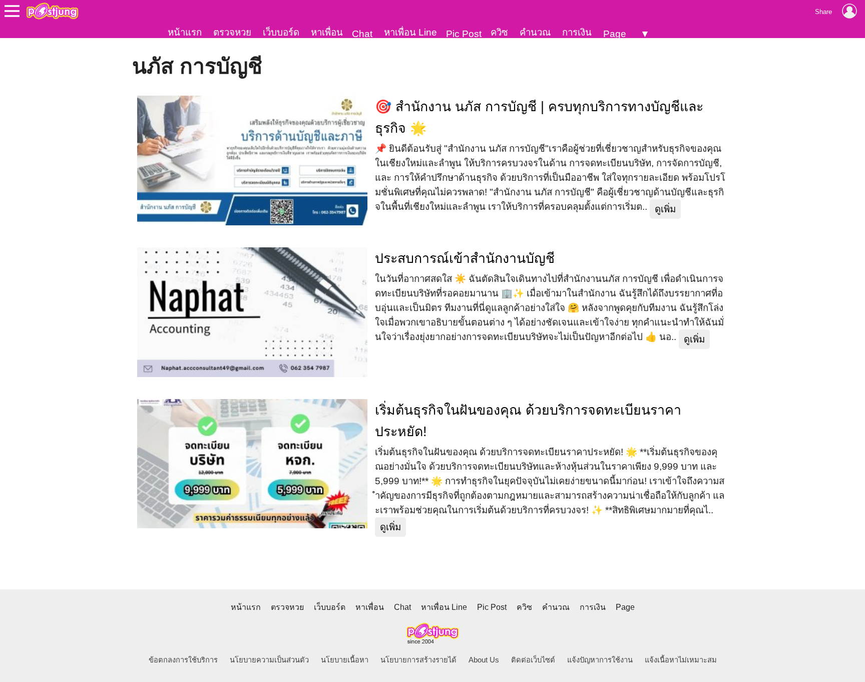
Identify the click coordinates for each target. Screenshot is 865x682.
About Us (484, 660)
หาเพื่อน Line (410, 32)
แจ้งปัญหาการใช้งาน (600, 660)
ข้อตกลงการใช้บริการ (183, 660)
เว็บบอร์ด (281, 32)
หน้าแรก (185, 32)
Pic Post (464, 34)
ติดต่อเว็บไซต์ (533, 660)
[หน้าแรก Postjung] (52, 11)
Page (614, 34)
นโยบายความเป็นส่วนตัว (269, 660)
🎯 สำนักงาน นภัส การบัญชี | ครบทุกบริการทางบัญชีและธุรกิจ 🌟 (539, 117)
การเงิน (577, 32)
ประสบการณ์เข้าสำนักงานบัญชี (465, 258)
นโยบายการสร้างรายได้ (418, 660)
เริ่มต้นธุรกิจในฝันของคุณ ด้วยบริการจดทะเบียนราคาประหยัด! (528, 421)
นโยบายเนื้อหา (344, 660)
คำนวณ (535, 32)
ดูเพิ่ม (665, 209)
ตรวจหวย (232, 32)
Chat (362, 34)
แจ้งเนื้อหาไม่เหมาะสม (681, 660)
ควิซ (499, 32)
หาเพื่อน (327, 32)
